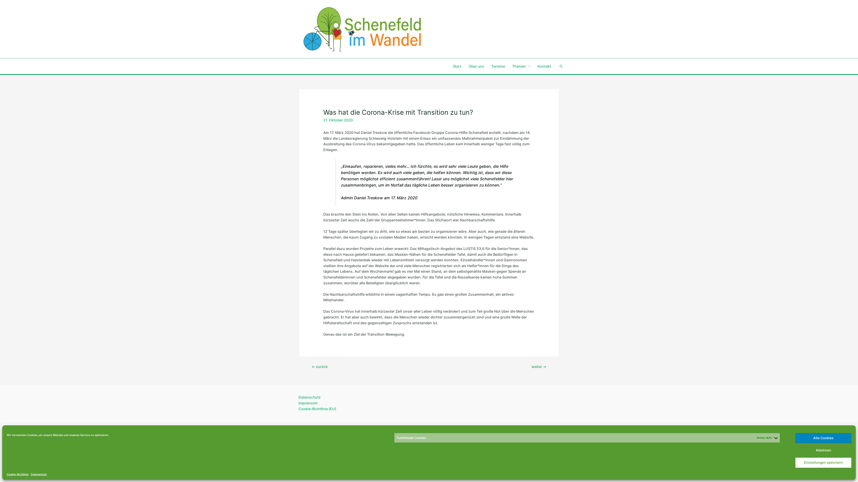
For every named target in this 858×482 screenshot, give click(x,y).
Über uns (476, 66)
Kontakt (544, 66)
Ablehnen (823, 450)
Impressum (308, 403)
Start (457, 66)
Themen (519, 66)
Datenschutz (39, 474)
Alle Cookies (823, 438)
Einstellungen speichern (823, 462)
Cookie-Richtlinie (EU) (317, 409)
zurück (320, 366)
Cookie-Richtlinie (18, 474)
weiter (539, 366)
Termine (498, 66)
